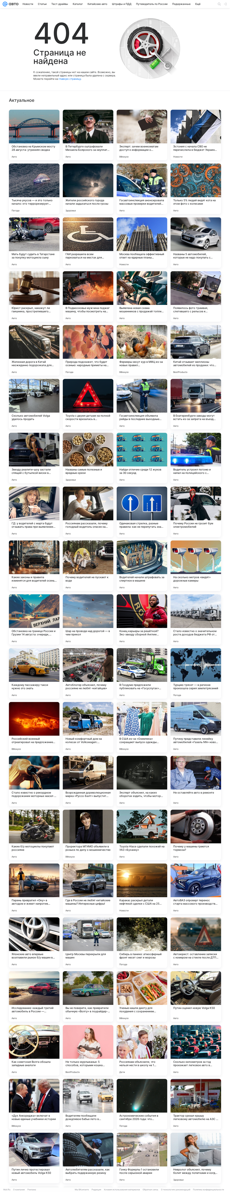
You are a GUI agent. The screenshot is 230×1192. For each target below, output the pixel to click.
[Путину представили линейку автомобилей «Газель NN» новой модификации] (196, 727)
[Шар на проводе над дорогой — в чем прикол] (88, 619)
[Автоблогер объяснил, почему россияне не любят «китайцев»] (88, 673)
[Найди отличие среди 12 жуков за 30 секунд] (142, 458)
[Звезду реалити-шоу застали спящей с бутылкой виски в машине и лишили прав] (34, 458)
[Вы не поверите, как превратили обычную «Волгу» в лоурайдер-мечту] (88, 996)
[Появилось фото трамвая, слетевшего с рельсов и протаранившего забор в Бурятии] (196, 296)
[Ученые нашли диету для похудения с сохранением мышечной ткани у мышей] (142, 996)
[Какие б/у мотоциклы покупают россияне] (34, 835)
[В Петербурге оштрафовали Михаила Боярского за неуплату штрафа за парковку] (88, 135)
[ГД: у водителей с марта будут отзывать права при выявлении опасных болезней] (34, 512)
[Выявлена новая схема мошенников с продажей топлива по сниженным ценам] (142, 296)
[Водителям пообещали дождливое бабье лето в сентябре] (88, 1104)
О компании (19, 1189)
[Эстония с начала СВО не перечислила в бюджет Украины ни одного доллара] (196, 135)
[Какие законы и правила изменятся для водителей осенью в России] (34, 565)
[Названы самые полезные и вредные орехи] (88, 458)
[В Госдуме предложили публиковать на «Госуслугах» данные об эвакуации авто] (142, 673)
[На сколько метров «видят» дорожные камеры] (196, 565)
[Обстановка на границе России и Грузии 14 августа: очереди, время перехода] (34, 619)
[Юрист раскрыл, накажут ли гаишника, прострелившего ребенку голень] (34, 296)
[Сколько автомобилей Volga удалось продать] (34, 404)
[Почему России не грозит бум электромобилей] (196, 512)
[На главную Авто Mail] (13, 4)
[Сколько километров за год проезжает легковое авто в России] (196, 1050)
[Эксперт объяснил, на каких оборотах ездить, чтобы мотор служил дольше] (142, 781)
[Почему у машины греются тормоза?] (196, 835)
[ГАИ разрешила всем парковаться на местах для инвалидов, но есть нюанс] (88, 242)
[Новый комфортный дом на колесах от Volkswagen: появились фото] (88, 727)
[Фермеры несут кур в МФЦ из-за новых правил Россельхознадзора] (142, 350)
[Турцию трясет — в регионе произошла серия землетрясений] (196, 673)
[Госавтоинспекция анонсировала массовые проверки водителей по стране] (142, 189)
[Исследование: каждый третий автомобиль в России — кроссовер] (34, 996)
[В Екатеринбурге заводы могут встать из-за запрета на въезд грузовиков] (196, 404)
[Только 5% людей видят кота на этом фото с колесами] (196, 189)
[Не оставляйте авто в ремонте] (196, 781)
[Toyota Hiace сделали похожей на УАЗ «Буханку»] (142, 835)
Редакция (96, 1189)
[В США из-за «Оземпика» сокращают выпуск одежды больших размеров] (142, 727)
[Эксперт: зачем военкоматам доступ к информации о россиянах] (142, 135)
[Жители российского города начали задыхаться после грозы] (88, 189)
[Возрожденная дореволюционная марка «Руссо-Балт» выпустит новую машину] (88, 781)
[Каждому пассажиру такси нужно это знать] (34, 673)
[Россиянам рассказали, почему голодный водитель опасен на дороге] (88, 512)
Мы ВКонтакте (82, 1189)
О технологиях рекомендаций (175, 1189)
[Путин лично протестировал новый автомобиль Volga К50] (34, 1158)
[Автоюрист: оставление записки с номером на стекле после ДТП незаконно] (196, 942)
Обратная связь (150, 1189)
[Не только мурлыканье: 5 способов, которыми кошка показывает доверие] (88, 1050)
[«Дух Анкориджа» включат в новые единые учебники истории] (34, 1104)
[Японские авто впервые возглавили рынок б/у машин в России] (34, 942)
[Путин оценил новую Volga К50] (196, 996)
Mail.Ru (6, 1189)
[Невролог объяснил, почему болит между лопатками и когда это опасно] (196, 1158)
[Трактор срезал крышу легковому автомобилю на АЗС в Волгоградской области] (196, 1104)
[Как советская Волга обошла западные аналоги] (34, 1050)
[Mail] (5, 4)
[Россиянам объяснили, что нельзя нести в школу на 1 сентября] (142, 1050)
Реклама (31, 1189)
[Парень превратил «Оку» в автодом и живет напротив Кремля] (34, 889)
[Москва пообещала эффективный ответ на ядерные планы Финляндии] (142, 242)
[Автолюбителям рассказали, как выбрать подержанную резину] (88, 1158)
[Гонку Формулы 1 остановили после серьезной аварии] (142, 1158)
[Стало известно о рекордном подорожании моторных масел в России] (34, 781)
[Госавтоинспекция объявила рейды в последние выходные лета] (142, 404)
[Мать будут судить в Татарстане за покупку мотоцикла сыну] (34, 242)
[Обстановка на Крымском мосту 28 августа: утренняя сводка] (34, 135)
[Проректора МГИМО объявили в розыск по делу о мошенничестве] (88, 835)
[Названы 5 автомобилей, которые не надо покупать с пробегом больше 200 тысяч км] (196, 242)
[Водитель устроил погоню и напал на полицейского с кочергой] (196, 458)
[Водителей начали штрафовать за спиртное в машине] (142, 565)
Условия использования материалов (122, 1189)
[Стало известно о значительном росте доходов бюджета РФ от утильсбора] (196, 619)
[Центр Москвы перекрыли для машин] (88, 942)
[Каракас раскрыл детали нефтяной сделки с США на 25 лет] (142, 889)
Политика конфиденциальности (208, 1189)
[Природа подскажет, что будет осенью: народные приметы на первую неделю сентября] (88, 350)
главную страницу (70, 78)
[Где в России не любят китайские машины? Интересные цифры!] (88, 889)
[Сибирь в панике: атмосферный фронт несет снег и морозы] (142, 942)
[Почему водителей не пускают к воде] (88, 565)
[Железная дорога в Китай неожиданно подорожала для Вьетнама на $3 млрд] (34, 350)
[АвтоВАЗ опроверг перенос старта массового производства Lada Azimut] (196, 889)
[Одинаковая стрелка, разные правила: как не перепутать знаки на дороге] (142, 512)
